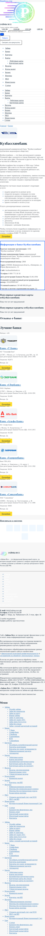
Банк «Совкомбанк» (12, 494)
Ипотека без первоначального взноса (23, 789)
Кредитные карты (16, 63)
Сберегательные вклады (18, 774)
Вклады (8, 66)
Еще (6, 806)
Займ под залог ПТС (17, 720)
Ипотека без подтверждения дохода (23, 791)
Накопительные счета (17, 772)
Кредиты (8, 55)
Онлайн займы (15, 709)
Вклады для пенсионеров (19, 770)
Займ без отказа (15, 724)
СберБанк (13, 734)
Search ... (4, 31)
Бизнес (8, 72)
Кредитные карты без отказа (20, 764)
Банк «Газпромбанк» (12, 457)
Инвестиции (10, 82)
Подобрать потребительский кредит (23, 745)
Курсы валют (10, 69)
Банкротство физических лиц (20, 810)
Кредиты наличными (17, 747)
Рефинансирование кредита (20, 751)
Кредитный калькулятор (18, 814)
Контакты (8, 601)
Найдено (5, 38)
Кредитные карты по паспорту (21, 766)
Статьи (8, 85)
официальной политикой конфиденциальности (19, 654)
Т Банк (12, 730)
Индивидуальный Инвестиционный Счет (25, 803)
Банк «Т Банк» (9, 348)
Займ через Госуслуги (17, 722)
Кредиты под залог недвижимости (22, 749)
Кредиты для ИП (16, 783)
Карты (7, 58)
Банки (7, 51)
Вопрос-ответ (14, 812)
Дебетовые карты (16, 61)
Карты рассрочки (16, 759)
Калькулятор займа (11, 596)
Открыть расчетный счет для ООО (23, 797)
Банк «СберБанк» (10, 384)
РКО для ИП (14, 799)
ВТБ (11, 739)
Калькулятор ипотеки (17, 793)
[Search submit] (2, 34)
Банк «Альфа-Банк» (12, 421)
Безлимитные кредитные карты (21, 762)
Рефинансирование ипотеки (20, 787)
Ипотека (8, 76)
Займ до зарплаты (16, 718)
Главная (3, 126)
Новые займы (14, 716)
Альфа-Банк (14, 732)
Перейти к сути (6, 1)
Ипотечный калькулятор (18, 816)
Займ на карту (14, 713)
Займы (7, 48)
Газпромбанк (14, 736)
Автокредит (14, 753)
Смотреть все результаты (11, 42)
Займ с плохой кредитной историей (23, 726)
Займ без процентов (17, 711)
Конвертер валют (10, 594)
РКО (7, 79)
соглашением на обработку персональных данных (19, 656)
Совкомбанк (14, 741)
